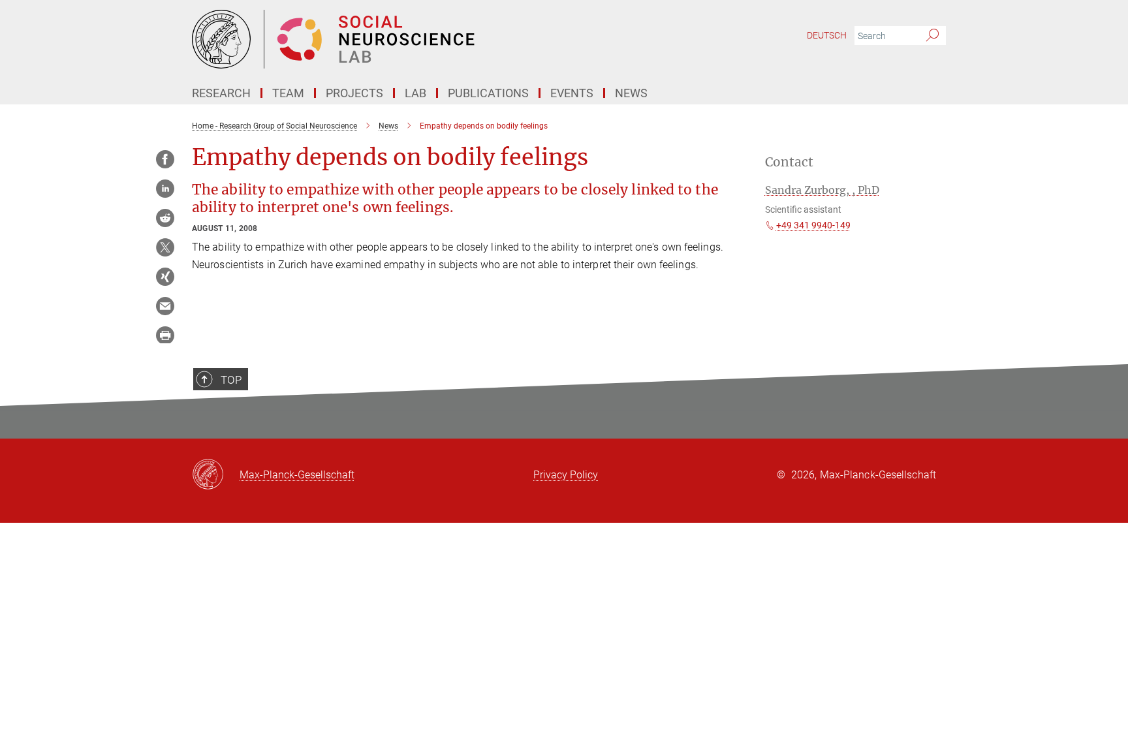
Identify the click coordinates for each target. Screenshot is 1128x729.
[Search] (932, 36)
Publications (488, 93)
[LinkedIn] (165, 188)
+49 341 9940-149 (813, 225)
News (631, 93)
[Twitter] (165, 247)
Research (221, 93)
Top (231, 379)
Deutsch (827, 35)
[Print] (165, 335)
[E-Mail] (165, 306)
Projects (354, 93)
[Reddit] (165, 218)
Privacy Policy (565, 475)
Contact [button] (789, 162)
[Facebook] (165, 159)
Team (288, 93)
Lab (415, 93)
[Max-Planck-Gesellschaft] (216, 475)
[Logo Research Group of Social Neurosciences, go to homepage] (437, 39)
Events (571, 93)
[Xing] (165, 277)
